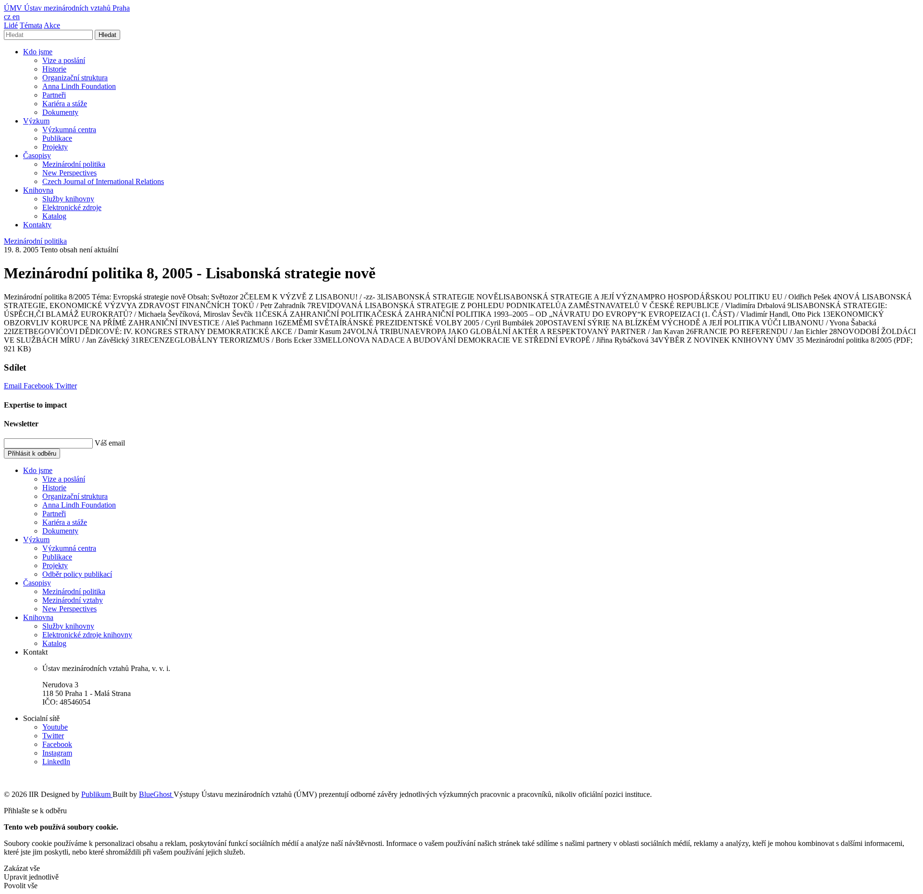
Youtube (55, 727)
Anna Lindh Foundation (79, 86)
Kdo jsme (37, 52)
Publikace (57, 138)
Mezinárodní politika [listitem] (35, 241)
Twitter (66, 386)
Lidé (11, 25)
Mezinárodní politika (73, 164)
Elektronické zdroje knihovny (87, 635)
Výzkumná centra (69, 129)
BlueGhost (156, 794)
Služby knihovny (68, 199)
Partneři (54, 95)
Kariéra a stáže (64, 103)
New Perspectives (69, 173)
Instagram (57, 753)
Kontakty (37, 225)
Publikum (96, 794)
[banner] (67, 8)
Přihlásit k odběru (32, 453)
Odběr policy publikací (77, 574)
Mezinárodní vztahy (72, 600)
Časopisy (37, 155)
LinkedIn (56, 761)
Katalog (54, 216)
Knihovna (38, 190)
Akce (52, 25)
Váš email (110, 443)
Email (14, 386)
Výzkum (36, 121)
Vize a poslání (63, 60)
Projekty (55, 147)
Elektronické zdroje (71, 207)
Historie (54, 69)
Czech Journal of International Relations (103, 181)
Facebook (39, 386)
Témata (31, 25)
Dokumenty (60, 112)
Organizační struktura (75, 78)
